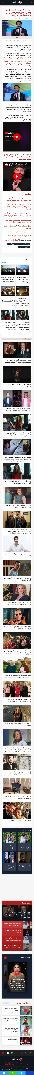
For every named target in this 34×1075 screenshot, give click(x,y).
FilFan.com (29, 1069)
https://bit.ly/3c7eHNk (16, 232)
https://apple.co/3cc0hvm (16, 235)
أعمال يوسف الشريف (24, 247)
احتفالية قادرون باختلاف (14, 244)
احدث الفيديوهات (18, 1003)
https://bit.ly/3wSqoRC (12, 240)
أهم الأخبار (25, 903)
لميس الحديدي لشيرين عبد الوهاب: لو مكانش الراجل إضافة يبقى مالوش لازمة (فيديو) (19, 207)
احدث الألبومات (25, 957)
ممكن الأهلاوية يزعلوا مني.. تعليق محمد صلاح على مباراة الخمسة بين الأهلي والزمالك (17, 64)
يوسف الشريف (25, 244)
